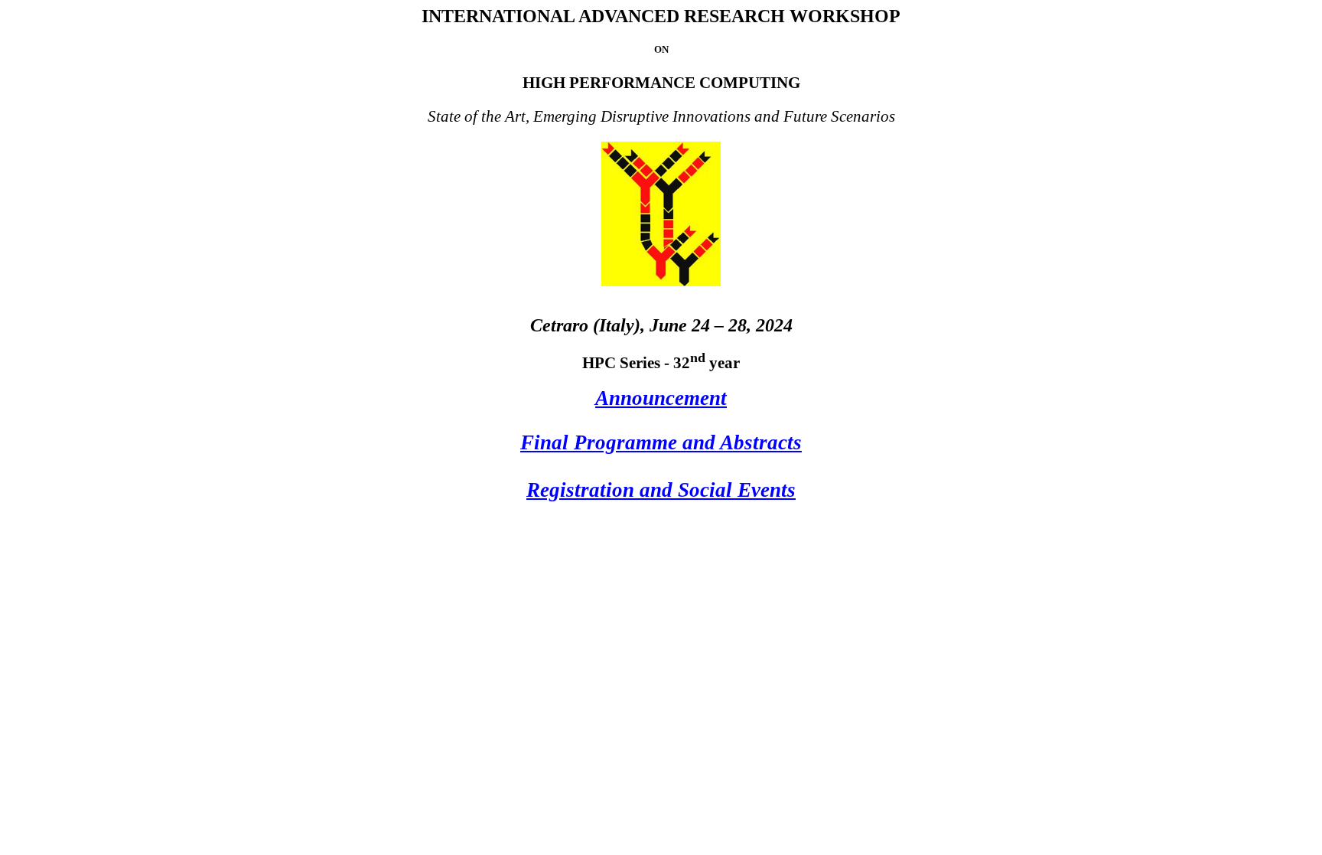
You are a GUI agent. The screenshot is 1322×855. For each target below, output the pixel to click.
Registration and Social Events (661, 489)
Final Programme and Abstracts (661, 442)
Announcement (661, 398)
